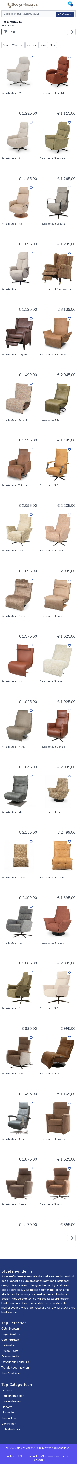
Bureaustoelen (11, 1401)
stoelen (9, 1456)
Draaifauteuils (10, 1356)
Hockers (6, 1407)
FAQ (20, 1456)
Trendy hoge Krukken (15, 1368)
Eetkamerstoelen (12, 1396)
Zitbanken (7, 1390)
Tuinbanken (8, 1418)
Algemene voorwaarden (55, 1456)
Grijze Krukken (10, 1334)
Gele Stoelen (10, 1329)
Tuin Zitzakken (10, 1373)
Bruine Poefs (9, 1351)
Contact (32, 1456)
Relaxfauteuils (10, 1429)
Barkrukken (8, 1345)
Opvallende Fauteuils (15, 1362)
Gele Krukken (10, 1340)
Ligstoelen (8, 1413)
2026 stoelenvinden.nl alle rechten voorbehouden (40, 1448)
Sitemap (39, 1460)
